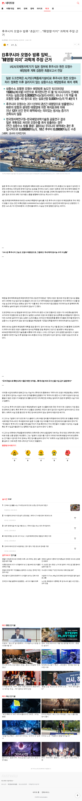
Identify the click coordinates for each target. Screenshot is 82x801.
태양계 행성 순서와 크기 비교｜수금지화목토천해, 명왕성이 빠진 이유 (27, 536)
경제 (32, 8)
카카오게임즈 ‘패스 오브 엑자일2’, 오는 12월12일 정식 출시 (59, 715)
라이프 (39, 8)
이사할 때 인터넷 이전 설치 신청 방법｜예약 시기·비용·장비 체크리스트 (28, 515)
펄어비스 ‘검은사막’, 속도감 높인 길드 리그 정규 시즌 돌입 (21, 759)
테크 (47, 8)
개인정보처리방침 (12, 784)
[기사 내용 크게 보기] (78, 45)
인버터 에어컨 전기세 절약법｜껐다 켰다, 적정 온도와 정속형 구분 (26, 546)
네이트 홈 (36, 792)
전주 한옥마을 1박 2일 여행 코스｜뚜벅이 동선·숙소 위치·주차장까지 (27, 526)
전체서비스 (45, 792)
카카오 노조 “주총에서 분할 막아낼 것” (55, 736)
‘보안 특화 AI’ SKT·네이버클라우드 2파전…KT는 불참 (20, 715)
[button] (77, 795)
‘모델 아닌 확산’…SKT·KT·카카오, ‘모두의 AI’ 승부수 (21, 737)
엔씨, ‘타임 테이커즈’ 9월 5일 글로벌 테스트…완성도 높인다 (60, 644)
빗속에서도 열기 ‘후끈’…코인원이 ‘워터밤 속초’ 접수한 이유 (60, 666)
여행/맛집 (10, 8)
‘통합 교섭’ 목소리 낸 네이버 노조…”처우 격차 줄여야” (60, 688)
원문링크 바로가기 (9, 445)
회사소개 (3, 784)
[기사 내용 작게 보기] (75, 45)
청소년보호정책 (23, 784)
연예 (25, 8)
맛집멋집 (7, 510)
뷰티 (19, 8)
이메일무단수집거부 (34, 784)
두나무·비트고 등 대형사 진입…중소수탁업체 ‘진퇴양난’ (21, 666)
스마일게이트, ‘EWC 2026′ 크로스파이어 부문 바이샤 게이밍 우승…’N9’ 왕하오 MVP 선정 (21, 688)
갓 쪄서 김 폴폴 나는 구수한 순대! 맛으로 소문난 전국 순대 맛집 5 (26, 505)
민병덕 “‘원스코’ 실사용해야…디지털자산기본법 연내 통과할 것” (21, 644)
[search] (78, 3)
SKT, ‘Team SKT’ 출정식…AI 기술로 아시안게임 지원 (60, 759)
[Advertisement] (41, 18)
